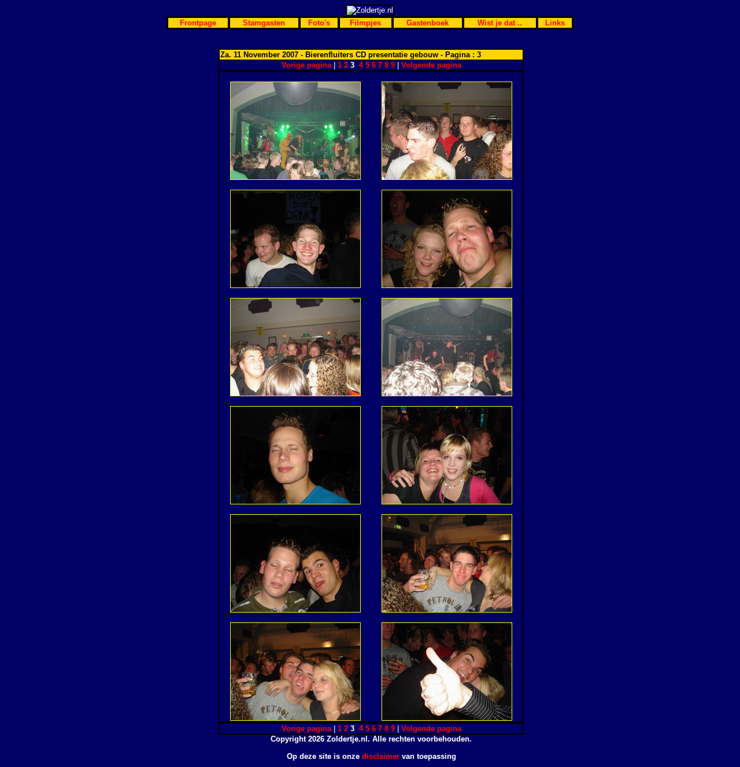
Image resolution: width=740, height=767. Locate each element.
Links (555, 23)
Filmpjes (365, 23)
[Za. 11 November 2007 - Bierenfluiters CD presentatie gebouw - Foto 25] (295, 177)
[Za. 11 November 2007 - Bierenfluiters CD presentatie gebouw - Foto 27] (295, 285)
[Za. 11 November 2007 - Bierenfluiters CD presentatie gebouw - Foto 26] (447, 177)
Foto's (319, 23)
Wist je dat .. (500, 23)
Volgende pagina (431, 65)
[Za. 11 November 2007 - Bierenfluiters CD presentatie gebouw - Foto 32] (447, 501)
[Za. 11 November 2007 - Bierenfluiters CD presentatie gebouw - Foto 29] (295, 393)
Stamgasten (264, 23)
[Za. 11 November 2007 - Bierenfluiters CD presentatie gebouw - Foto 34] (447, 610)
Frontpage (198, 23)
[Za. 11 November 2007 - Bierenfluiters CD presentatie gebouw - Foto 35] (295, 718)
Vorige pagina (306, 65)
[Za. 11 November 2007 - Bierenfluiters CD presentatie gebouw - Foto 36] (447, 718)
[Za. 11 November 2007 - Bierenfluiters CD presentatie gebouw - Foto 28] (447, 285)
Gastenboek (427, 23)
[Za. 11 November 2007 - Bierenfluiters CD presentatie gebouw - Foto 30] (447, 393)
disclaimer (380, 756)
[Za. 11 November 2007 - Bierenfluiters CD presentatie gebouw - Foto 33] (295, 610)
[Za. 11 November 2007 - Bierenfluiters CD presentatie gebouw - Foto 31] (295, 501)
